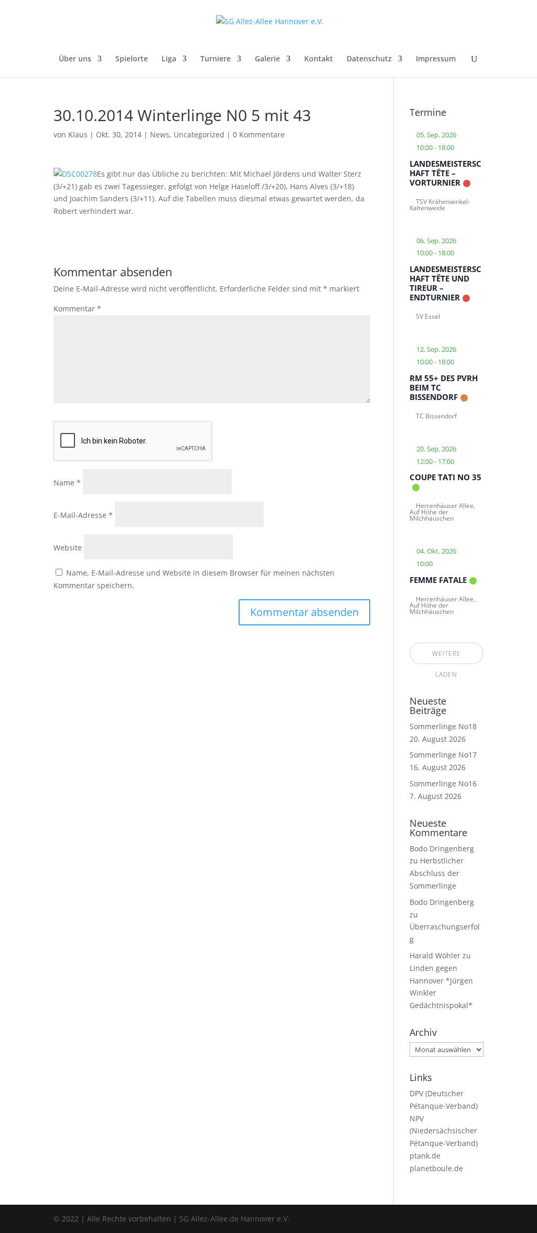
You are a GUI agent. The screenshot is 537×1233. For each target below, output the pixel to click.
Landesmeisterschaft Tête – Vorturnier (445, 173)
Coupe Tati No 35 (445, 477)
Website (67, 548)
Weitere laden (446, 656)
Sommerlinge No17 (443, 755)
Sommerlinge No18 (443, 726)
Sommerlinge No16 (443, 783)
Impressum (436, 59)
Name (67, 483)
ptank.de (425, 1156)
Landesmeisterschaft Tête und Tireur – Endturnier (445, 283)
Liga (169, 59)
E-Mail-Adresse (83, 515)
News (159, 134)
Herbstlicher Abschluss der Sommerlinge (437, 873)
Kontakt (318, 59)
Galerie (267, 59)
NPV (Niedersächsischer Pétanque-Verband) (444, 1131)
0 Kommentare (259, 134)
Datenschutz (369, 59)
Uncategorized (199, 134)
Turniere (215, 59)
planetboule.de (436, 1168)
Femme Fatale (438, 580)
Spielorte (131, 59)
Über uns (75, 59)
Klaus (78, 134)
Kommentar (77, 308)
